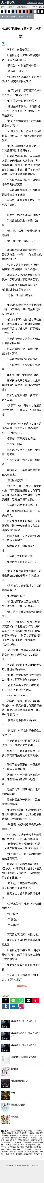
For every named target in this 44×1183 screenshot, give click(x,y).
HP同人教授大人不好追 (15, 1149)
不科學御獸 (38, 1131)
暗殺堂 (21, 1152)
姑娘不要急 (10, 1154)
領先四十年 (29, 1149)
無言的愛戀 (38, 1154)
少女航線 (31, 1133)
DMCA (23, 1165)
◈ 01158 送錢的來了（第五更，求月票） (17, 16)
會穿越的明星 (31, 1145)
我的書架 (31, 2)
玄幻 (10, 7)
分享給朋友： (7, 996)
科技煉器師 (14, 1135)
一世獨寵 (7, 1145)
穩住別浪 (5, 1135)
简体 (40, 2)
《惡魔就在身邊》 (22, 7)
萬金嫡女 (5, 1152)
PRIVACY (28, 1165)
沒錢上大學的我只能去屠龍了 (22, 1131)
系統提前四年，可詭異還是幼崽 (18, 1140)
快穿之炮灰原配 (19, 1145)
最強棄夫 (38, 1149)
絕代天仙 (34, 1138)
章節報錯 (22, 986)
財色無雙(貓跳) (13, 1147)
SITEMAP (18, 1165)
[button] (5, 1000)
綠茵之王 (13, 1152)
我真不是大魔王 (36, 1140)
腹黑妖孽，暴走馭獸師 (24, 1154)
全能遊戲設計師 (8, 1133)
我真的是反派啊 (21, 1133)
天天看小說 (8, 2)
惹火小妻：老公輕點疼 (23, 1142)
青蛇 (22, 1147)
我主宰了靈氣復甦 (31, 1152)
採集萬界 (39, 1133)
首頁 (2, 7)
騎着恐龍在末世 (8, 1142)
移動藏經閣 (24, 1135)
